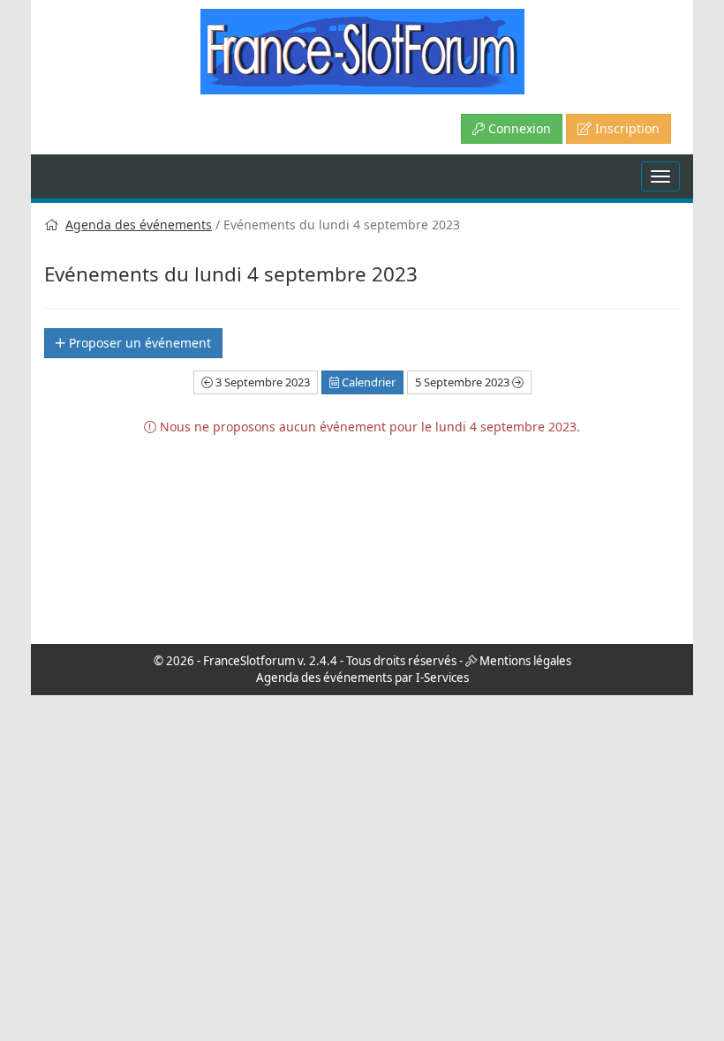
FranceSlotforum (249, 661)
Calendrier (367, 382)
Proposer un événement (138, 342)
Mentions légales (525, 661)
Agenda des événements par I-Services (362, 677)
